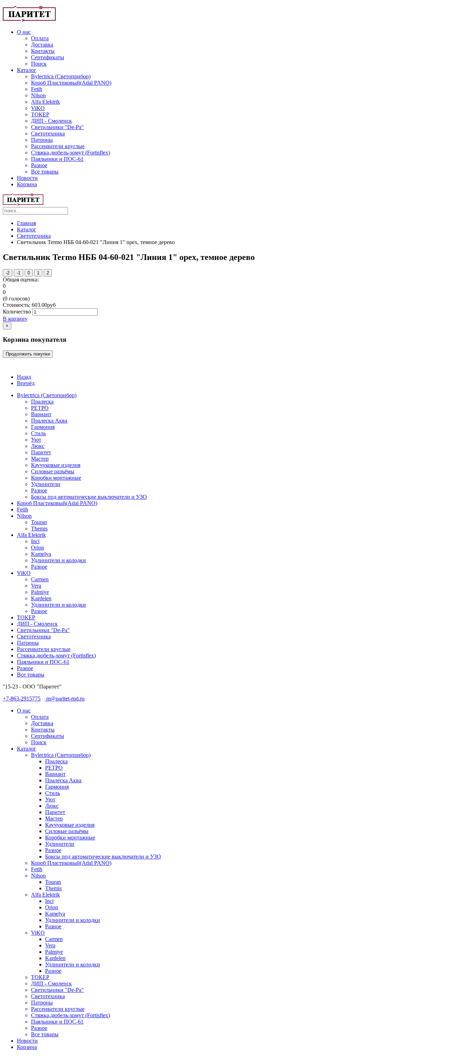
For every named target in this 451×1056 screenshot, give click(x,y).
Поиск (39, 64)
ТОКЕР (40, 114)
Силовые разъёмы (52, 471)
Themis (39, 529)
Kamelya (41, 554)
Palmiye (40, 592)
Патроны (42, 140)
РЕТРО (40, 408)
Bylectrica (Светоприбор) (61, 76)
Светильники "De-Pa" (57, 127)
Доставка (42, 45)
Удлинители (45, 484)
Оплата (40, 38)
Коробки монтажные (56, 478)
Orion (37, 548)
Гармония (43, 427)
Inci (35, 541)
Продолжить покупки (28, 354)
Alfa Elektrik (45, 102)
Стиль (38, 433)
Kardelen (41, 598)
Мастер (40, 459)
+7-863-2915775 (22, 699)
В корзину (15, 319)
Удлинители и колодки (58, 560)
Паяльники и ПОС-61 (57, 159)
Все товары (44, 172)
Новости (27, 178)
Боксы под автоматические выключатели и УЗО (89, 497)
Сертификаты (47, 57)
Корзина (27, 184)
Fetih (36, 89)
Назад (24, 377)
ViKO (38, 108)
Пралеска (42, 402)
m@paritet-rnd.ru (65, 699)
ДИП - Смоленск (51, 121)
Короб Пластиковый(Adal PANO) (71, 83)
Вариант (41, 414)
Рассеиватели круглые (58, 146)
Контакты (43, 51)
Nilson (38, 95)
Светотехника (48, 133)
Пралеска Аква (49, 421)
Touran (39, 522)
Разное (39, 165)
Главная (26, 223)
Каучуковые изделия (55, 465)
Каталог (26, 70)
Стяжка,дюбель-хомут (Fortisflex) (70, 153)
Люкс (37, 446)
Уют (36, 440)
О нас (24, 32)
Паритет (41, 452)
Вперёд (26, 383)
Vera (36, 586)
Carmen (40, 579)
